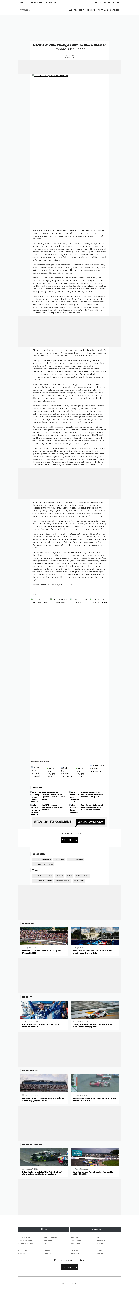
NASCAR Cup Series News (42, 859)
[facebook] (96, 2)
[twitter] (100, 2)
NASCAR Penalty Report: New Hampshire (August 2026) (42, 952)
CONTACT (23, 1253)
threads (100, 1244)
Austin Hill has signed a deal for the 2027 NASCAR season (42, 1026)
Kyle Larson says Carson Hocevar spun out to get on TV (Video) (94, 1099)
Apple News (75, 1244)
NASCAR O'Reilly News (75, 859)
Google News (76, 1240)
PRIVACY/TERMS (51, 1237)
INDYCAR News (25, 1247)
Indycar (91, 10)
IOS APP (23, 2)
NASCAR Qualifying (82, 875)
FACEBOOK (49, 1240)
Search (114, 10)
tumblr (99, 1250)
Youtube (100, 1247)
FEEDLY (99, 1237)
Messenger (49, 1247)
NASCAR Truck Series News (43, 864)
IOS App (43, 1229)
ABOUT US (23, 1250)
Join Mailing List (69, 840)
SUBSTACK (74, 1237)
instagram (101, 1240)
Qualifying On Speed (62, 880)
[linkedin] (105, 2)
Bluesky (48, 1250)
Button (23, 928)
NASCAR (72, 10)
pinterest (74, 1250)
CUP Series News (26, 1240)
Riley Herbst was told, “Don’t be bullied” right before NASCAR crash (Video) (42, 1173)
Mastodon (75, 1253)
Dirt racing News (26, 1244)
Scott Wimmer (79, 880)
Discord (48, 1253)
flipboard (75, 1247)
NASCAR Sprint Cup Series (42, 880)
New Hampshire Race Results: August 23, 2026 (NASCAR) (93, 1173)
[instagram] (118, 2)
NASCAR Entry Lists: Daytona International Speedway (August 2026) (43, 1099)
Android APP (36, 2)
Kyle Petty (59, 875)
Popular (103, 10)
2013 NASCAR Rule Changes (42, 875)
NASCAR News (59, 859)
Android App (95, 1229)
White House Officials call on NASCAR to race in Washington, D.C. (92, 952)
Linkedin (100, 1253)
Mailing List (51, 2)
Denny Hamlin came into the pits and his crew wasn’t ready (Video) (93, 1026)
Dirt (81, 10)
